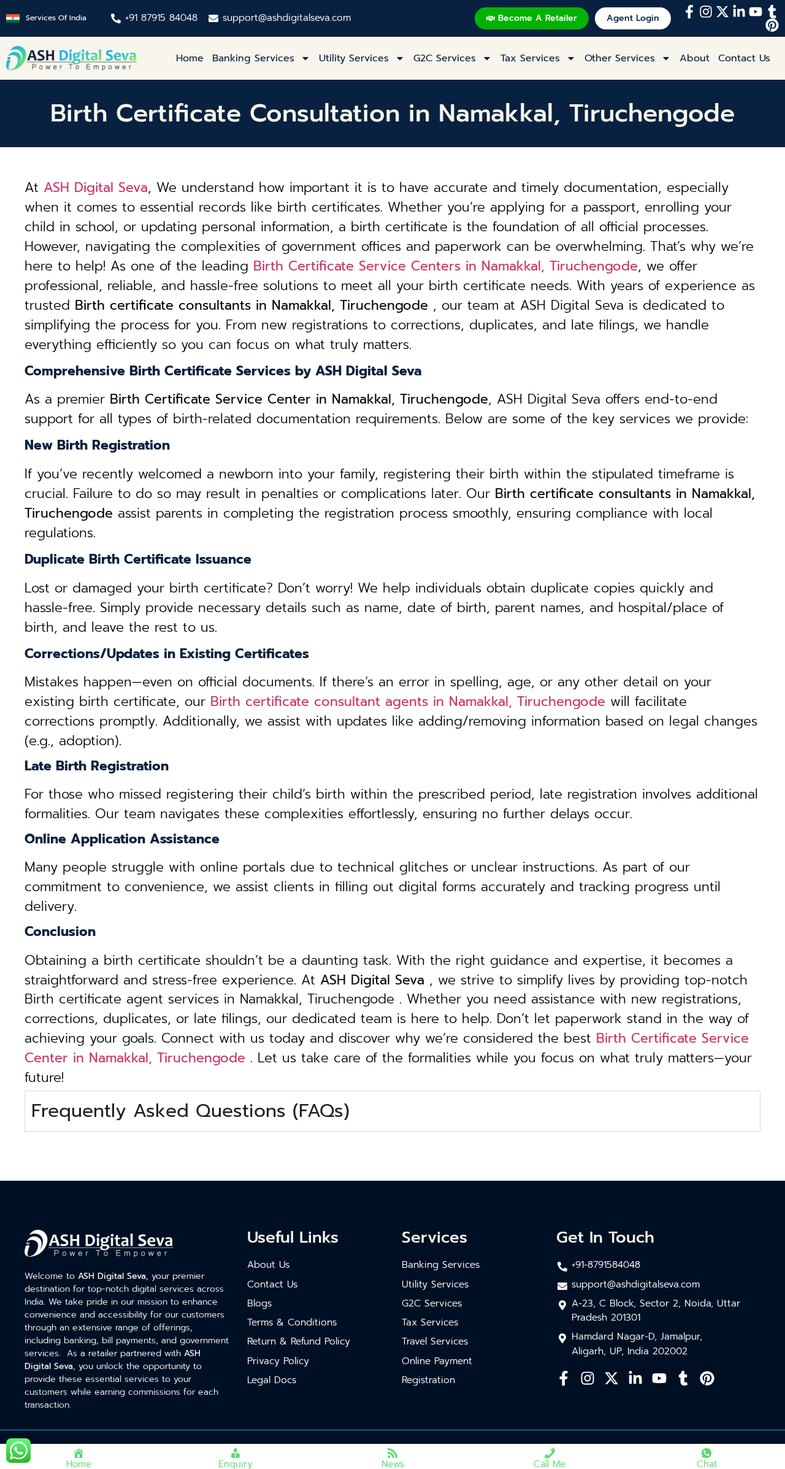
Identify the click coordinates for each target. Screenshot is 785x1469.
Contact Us (744, 58)
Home (190, 58)
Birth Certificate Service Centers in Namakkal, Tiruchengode (445, 266)
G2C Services (444, 58)
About (695, 58)
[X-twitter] (722, 11)
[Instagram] (706, 11)
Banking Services (253, 58)
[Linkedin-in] (739, 11)
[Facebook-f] (689, 11)
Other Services (619, 58)
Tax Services (530, 58)
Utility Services (354, 58)
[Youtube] (755, 11)
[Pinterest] (772, 25)
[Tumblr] (772, 11)
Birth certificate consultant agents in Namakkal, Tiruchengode (407, 701)
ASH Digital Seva (96, 188)
